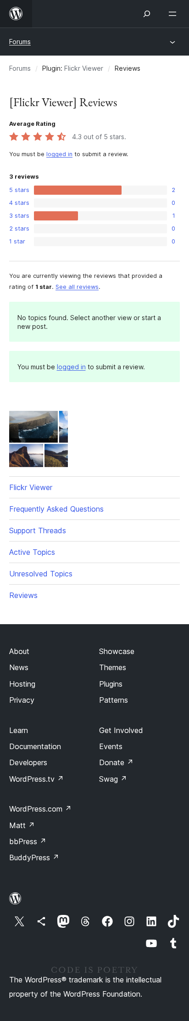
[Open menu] (174, 14)
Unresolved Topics (40, 573)
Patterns (113, 700)
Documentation (35, 746)
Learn (18, 730)
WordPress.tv (36, 779)
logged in (59, 154)
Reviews (23, 595)
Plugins (110, 683)
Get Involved (121, 730)
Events (110, 746)
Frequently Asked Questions (56, 508)
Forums (20, 41)
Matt (22, 825)
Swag (113, 779)
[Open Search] (147, 14)
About (19, 651)
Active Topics (32, 552)
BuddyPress (34, 857)
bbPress (27, 841)
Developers (28, 762)
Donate (116, 762)
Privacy (21, 700)
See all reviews (77, 286)
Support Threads (37, 530)
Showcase (116, 651)
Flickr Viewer (83, 68)
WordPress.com (40, 808)
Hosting (22, 683)
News (18, 667)
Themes (112, 667)
